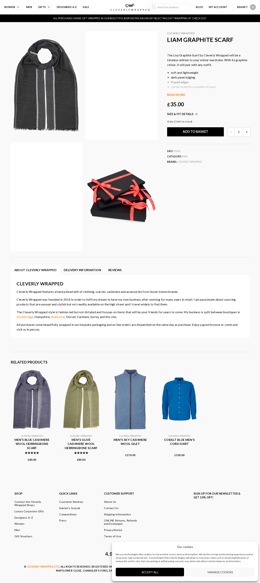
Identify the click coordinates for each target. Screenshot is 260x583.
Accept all (150, 572)
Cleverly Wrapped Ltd (43, 566)
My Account (218, 7)
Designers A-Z (67, 7)
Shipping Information (117, 514)
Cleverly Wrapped (181, 33)
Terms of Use (112, 536)
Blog (199, 7)
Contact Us (111, 508)
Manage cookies (220, 572)
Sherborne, (58, 317)
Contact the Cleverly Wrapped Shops (27, 503)
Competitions (68, 514)
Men (29, 7)
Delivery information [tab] (82, 270)
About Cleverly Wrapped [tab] (35, 270)
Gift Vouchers (23, 536)
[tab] (115, 270)
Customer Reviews (71, 501)
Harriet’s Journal (69, 508)
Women (9, 7)
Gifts (42, 7)
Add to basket (195, 132)
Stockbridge (25, 317)
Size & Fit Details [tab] (180, 114)
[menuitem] (15, 7)
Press (62, 520)
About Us (110, 501)
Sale (86, 7)
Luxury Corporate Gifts (29, 511)
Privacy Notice (113, 530)
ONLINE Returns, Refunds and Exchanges (120, 522)
